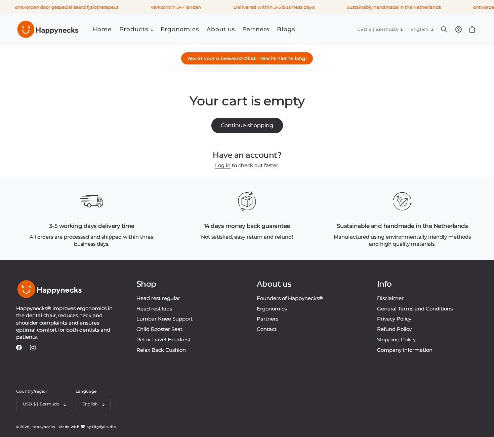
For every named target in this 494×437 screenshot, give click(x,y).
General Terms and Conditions (415, 308)
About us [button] (274, 284)
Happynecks (43, 427)
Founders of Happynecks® (290, 298)
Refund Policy (394, 329)
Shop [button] (146, 284)
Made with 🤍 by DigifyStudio (87, 427)
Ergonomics (272, 308)
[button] (136, 29)
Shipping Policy (396, 339)
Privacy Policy (394, 318)
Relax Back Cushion (161, 350)
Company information (405, 350)
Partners (267, 318)
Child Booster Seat (159, 329)
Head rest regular (158, 298)
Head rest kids (154, 308)
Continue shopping (247, 125)
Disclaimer (390, 298)
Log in (223, 165)
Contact (267, 329)
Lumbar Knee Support (164, 318)
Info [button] (384, 284)
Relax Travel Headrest (163, 339)
